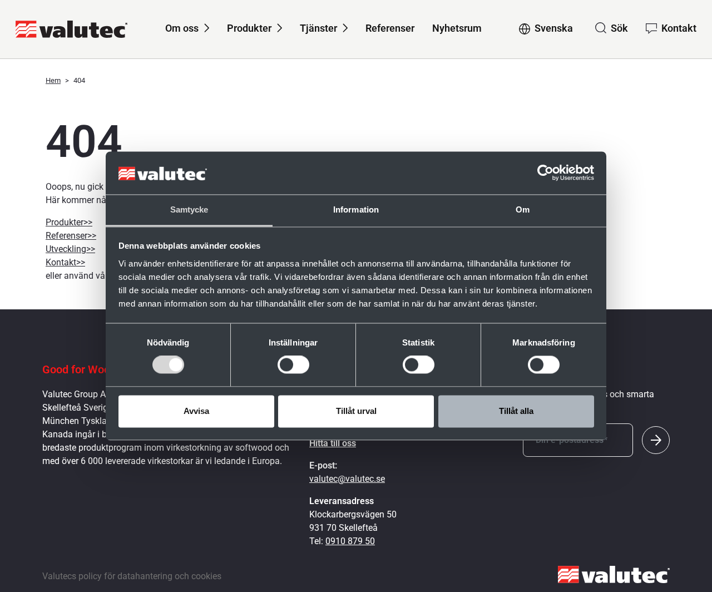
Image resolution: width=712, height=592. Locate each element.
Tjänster (318, 28)
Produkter (249, 28)
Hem (53, 80)
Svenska (554, 28)
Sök (619, 28)
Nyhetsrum (457, 28)
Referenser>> (71, 235)
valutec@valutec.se (347, 478)
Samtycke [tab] (189, 209)
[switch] (293, 365)
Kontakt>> (65, 262)
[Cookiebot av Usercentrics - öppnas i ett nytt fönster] (545, 173)
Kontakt (678, 28)
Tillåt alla (516, 411)
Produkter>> (69, 222)
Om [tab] (523, 209)
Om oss (182, 28)
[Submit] (656, 440)
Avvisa (196, 411)
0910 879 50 (350, 541)
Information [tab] (356, 209)
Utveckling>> (70, 249)
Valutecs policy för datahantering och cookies (131, 576)
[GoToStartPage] (71, 29)
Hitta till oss (332, 443)
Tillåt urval (356, 411)
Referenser (389, 28)
